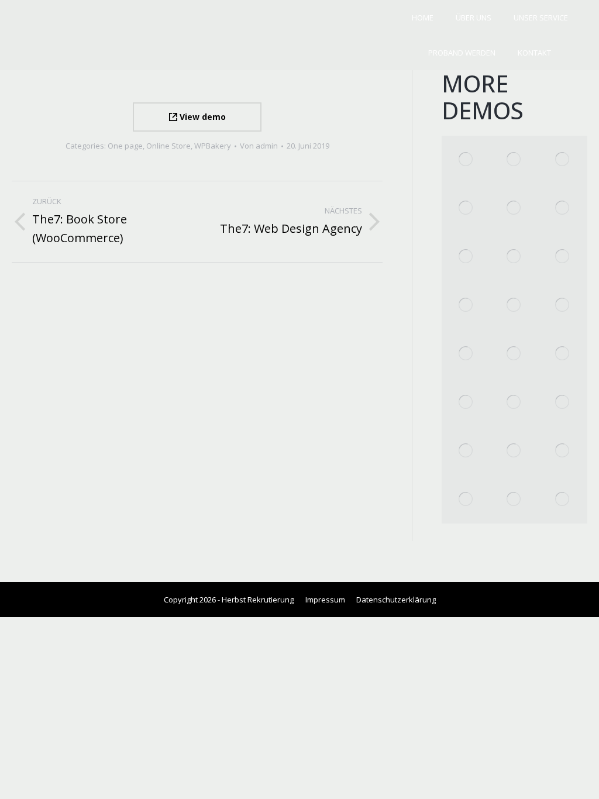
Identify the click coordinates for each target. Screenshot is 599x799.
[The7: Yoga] (466, 450)
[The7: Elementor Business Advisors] (514, 257)
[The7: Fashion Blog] (563, 257)
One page (125, 145)
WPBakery (212, 145)
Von (259, 145)
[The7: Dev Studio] (563, 450)
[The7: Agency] (563, 305)
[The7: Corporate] (466, 305)
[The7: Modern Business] (514, 450)
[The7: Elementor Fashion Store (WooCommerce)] (466, 160)
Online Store (168, 145)
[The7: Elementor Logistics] (563, 160)
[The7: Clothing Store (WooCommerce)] (563, 208)
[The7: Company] (514, 305)
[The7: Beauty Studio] (514, 402)
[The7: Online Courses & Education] (514, 160)
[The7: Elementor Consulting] (466, 257)
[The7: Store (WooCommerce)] (466, 354)
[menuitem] (422, 18)
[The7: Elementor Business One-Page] (514, 208)
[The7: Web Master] (514, 499)
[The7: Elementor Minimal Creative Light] (466, 208)
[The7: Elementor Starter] (514, 354)
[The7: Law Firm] (563, 499)
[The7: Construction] (466, 499)
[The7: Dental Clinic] (563, 402)
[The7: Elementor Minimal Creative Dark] (466, 402)
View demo (201, 116)
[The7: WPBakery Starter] (563, 354)
